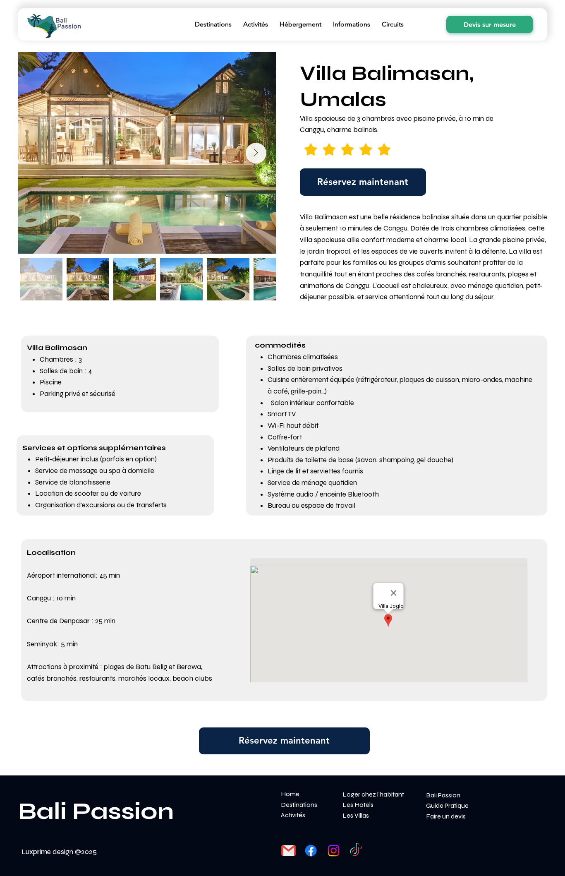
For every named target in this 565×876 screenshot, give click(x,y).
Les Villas (355, 815)
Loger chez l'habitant (373, 794)
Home (290, 794)
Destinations (299, 805)
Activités (293, 815)
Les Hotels (357, 805)
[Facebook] (310, 850)
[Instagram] (333, 850)
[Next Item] (256, 153)
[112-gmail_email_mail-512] (288, 850)
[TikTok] (356, 850)
